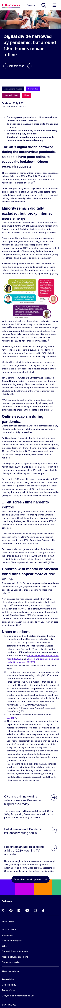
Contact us (7, 935)
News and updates (11, 95)
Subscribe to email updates (27, 879)
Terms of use (8, 990)
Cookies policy (9, 984)
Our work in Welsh (11, 962)
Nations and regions (12, 940)
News (26, 95)
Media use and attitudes (13, 89)
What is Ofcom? (10, 929)
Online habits (33, 89)
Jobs (4, 946)
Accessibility (8, 979)
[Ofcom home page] (11, 5)
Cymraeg (31, 5)
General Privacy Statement (15, 951)
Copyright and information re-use (18, 995)
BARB (10, 718)
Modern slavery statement (15, 957)
